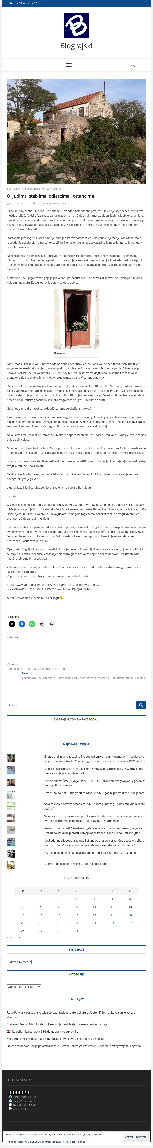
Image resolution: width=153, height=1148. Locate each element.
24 (76, 922)
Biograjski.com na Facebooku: (76, 719)
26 (112, 922)
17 (76, 914)
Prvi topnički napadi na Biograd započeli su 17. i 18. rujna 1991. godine (90, 852)
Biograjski (76, 45)
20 (130, 914)
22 (40, 922)
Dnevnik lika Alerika (35, 189)
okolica (56, 189)
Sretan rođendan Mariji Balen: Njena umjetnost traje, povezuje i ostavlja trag (57, 1024)
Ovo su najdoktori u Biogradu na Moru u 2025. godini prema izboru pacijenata (94, 793)
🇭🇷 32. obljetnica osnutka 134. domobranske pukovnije (42, 1031)
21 (23, 922)
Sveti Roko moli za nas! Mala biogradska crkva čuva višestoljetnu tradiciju (55, 1038)
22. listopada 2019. (19, 203)
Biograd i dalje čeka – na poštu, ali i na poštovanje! (76, 863)
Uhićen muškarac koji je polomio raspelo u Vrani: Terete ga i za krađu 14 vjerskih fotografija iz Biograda (74, 1046)
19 (112, 914)
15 (40, 914)
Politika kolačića (77, 1141)
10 (76, 906)
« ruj (9, 937)
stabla (64, 203)
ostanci (56, 203)
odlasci (47, 203)
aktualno (13, 189)
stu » (17, 937)
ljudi (39, 203)
